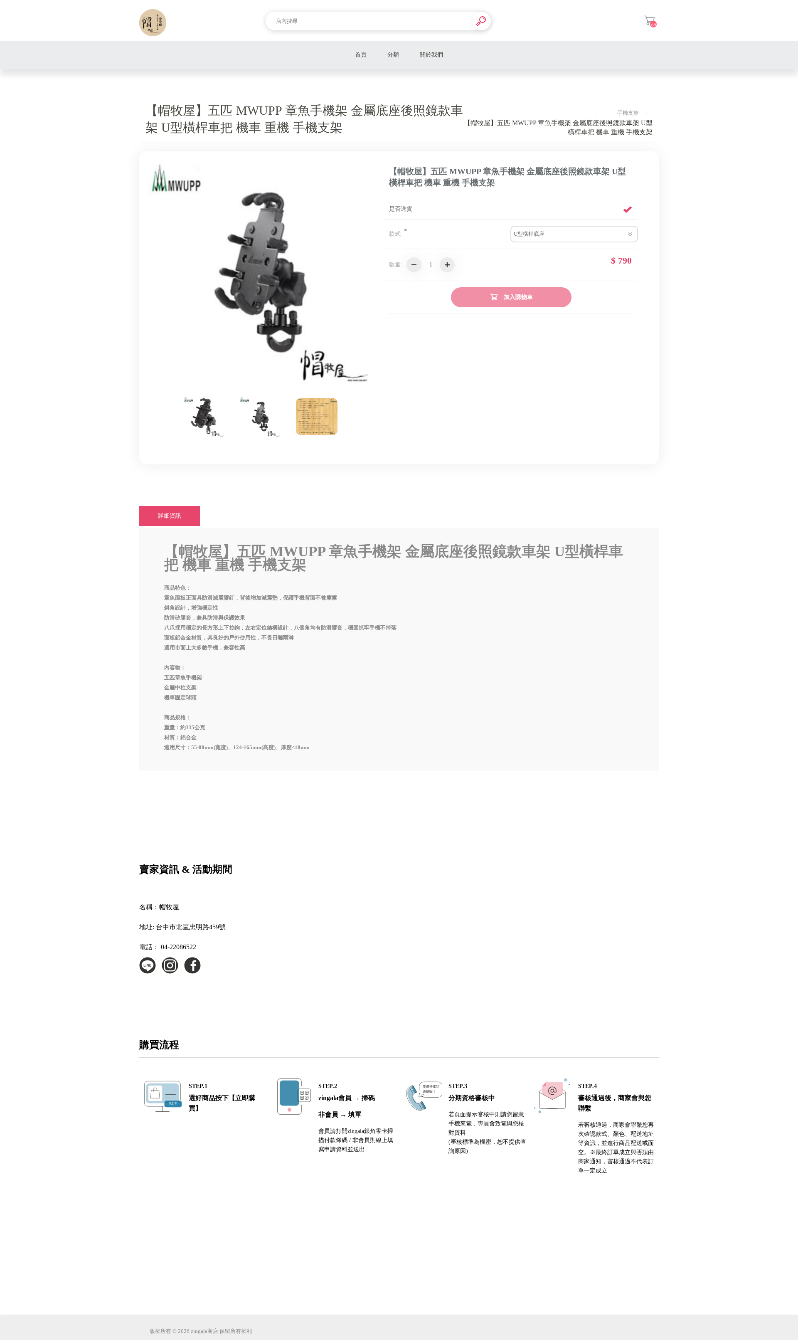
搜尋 (481, 21)
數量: (395, 265)
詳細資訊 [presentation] (169, 516)
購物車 (649, 20)
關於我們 (431, 55)
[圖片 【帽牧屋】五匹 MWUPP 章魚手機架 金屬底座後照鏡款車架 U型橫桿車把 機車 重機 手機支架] (204, 417)
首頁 (361, 55)
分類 (393, 55)
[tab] (169, 516)
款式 (395, 234)
